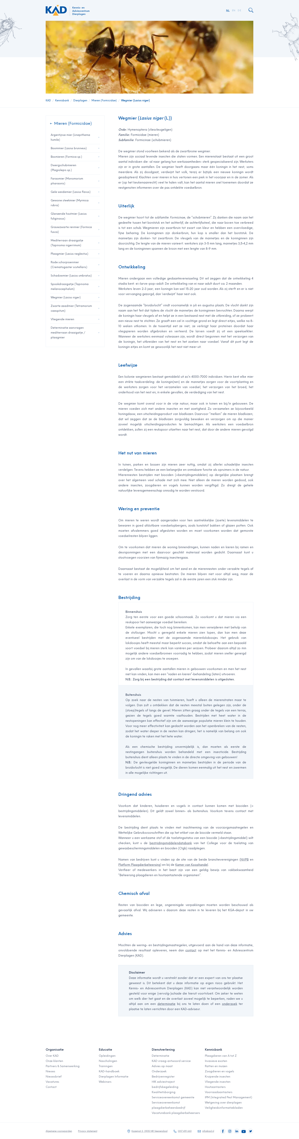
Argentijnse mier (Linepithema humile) (70, 137)
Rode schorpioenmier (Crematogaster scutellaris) (69, 265)
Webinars (105, 1081)
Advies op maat (162, 1066)
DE (239, 10)
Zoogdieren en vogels (219, 1071)
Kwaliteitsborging (163, 1092)
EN (233, 10)
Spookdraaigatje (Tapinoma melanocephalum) (70, 286)
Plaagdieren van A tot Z (221, 1055)
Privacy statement (87, 1131)
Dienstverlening (163, 1050)
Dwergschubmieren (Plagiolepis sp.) (63, 168)
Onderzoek (159, 1071)
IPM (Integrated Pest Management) (228, 1097)
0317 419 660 (185, 1131)
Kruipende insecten (217, 1076)
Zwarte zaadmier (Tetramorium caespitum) (71, 308)
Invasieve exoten (216, 1061)
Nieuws (50, 1071)
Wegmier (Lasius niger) (135, 100)
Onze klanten (54, 1061)
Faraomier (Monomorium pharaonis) (67, 181)
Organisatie (55, 1050)
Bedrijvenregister (163, 1076)
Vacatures (52, 1081)
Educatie (105, 1050)
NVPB (245, 859)
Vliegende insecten (217, 1081)
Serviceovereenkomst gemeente (173, 1097)
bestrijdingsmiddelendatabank (171, 843)
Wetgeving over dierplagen (223, 1102)
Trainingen (106, 1066)
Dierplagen (80, 100)
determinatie (166, 1004)
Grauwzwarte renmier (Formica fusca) (71, 229)
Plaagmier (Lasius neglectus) (69, 253)
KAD (48, 100)
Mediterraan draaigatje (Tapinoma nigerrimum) (67, 243)
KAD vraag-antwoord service (171, 1061)
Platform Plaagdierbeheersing (139, 864)
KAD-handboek (109, 1071)
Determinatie (160, 1055)
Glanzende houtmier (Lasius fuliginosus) (69, 216)
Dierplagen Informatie (113, 1076)
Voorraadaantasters (218, 1092)
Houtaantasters (215, 1087)
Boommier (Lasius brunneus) (69, 148)
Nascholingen (108, 1061)
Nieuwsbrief (54, 1076)
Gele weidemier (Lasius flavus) (70, 192)
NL (228, 10)
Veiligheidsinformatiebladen (224, 1107)
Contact (51, 1087)
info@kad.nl (208, 1131)
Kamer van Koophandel (191, 864)
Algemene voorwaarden (59, 1131)
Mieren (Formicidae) (104, 100)
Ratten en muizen (216, 1066)
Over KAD (52, 1055)
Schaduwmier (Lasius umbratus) (71, 275)
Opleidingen (107, 1055)
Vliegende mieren (62, 319)
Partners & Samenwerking (63, 1066)
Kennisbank (62, 100)
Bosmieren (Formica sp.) (66, 156)
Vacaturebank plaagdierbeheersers (176, 1113)
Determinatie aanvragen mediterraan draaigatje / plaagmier (68, 332)
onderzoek (229, 1004)
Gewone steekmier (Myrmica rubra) (70, 203)
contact (190, 950)
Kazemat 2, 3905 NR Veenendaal (149, 1131)
